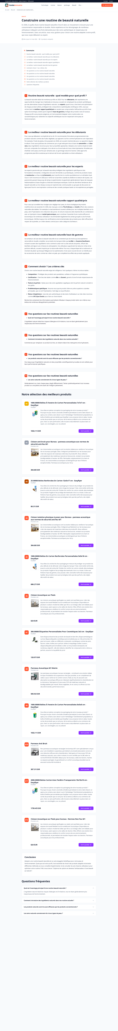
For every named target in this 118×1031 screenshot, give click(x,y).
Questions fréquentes (32, 84)
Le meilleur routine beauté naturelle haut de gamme (41, 65)
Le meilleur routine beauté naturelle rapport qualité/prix (42, 62)
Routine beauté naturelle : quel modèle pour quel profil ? (42, 54)
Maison (59, 5)
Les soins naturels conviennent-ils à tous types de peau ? (43, 913)
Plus (80, 5)
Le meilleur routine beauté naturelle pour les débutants (42, 57)
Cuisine (53, 5)
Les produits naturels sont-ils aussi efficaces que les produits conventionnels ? (51, 907)
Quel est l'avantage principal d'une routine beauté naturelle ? (45, 888)
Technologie (44, 5)
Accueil (7, 10)
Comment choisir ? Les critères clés (36, 68)
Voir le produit (85, 431)
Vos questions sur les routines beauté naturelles (40, 71)
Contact (111, 1)
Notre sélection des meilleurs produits (36, 82)
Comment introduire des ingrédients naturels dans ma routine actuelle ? (49, 900)
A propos (105, 1)
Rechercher (108, 5)
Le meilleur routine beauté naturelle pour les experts (41, 59)
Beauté (74, 5)
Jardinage (67, 5)
